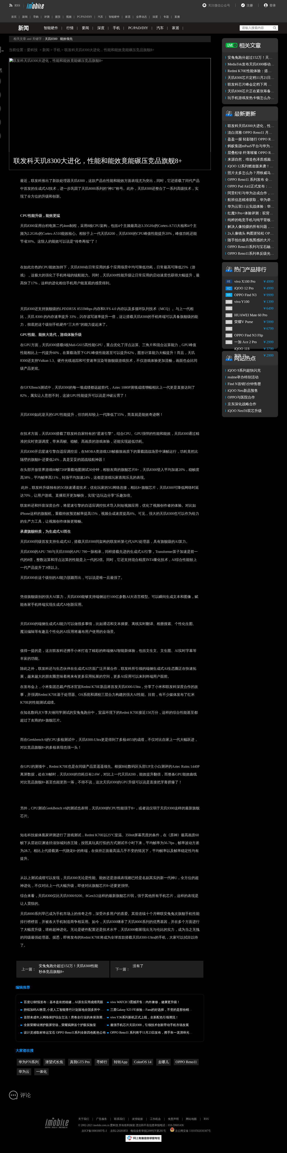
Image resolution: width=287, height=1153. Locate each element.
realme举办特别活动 (243, 377)
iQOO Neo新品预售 (243, 390)
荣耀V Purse (243, 322)
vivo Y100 (241, 302)
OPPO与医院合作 (241, 397)
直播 (177, 16)
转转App (120, 1062)
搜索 (274, 28)
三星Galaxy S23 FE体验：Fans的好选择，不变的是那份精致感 (152, 1009)
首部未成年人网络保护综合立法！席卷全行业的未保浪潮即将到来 (69, 1017)
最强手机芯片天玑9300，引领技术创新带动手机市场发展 (149, 1025)
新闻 (25, 16)
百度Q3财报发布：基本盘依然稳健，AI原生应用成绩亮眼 (63, 1002)
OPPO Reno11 (186, 1062)
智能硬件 (114, 16)
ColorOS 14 (142, 1062)
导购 (36, 16)
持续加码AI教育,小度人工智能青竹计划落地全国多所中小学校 (67, 1009)
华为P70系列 (29, 1062)
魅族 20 (240, 355)
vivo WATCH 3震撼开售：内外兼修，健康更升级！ (145, 1002)
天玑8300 (51, 39)
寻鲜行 (101, 1062)
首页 (14, 16)
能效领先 (66, 39)
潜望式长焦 (54, 1062)
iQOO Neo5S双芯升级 (245, 411)
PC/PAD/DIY (84, 16)
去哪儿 (163, 1062)
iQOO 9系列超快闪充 (244, 370)
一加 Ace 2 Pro (245, 342)
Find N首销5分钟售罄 (244, 384)
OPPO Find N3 (245, 295)
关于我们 (83, 1119)
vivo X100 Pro (244, 281)
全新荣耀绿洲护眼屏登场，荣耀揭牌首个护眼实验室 (60, 1025)
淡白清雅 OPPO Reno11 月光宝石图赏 (257, 132)
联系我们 (119, 1119)
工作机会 (155, 1119)
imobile (35, 5)
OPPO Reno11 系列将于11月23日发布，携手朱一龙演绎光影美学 (154, 1032)
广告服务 (101, 1119)
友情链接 (137, 1119)
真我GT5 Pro (80, 1062)
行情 (70, 28)
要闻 (85, 28)
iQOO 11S (242, 349)
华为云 (24, 1071)
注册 (250, 5)
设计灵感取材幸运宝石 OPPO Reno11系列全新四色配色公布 (65, 1032)
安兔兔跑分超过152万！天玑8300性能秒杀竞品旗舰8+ (68, 969)
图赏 (58, 16)
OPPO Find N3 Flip (248, 335)
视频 (69, 16)
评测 (47, 16)
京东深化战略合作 (242, 404)
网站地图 (191, 1119)
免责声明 (173, 1119)
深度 (155, 16)
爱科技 (32, 50)
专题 (166, 16)
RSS (17, 5)
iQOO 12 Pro (244, 288)
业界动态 (141, 16)
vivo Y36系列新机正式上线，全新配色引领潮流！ (144, 1017)
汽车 (100, 16)
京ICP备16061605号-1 (94, 1130)
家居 (127, 16)
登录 (273, 5)
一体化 (41, 1071)
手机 (116, 28)
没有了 (138, 966)
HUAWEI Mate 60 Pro (250, 315)
